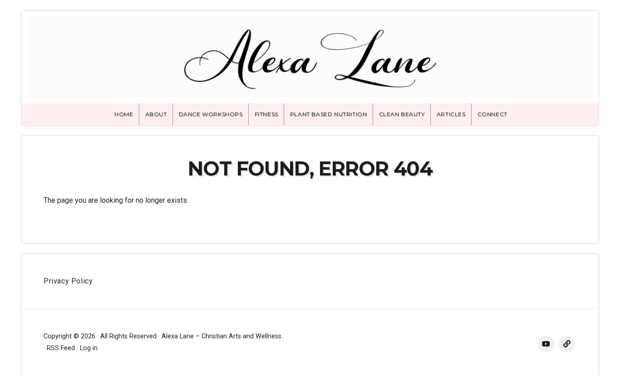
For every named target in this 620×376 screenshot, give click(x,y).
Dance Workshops (211, 114)
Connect (492, 114)
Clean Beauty (402, 114)
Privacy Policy (68, 281)
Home (123, 114)
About (156, 114)
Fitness (266, 114)
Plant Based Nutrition (328, 114)
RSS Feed (61, 348)
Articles (451, 114)
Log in (89, 348)
